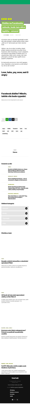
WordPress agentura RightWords (17, 387)
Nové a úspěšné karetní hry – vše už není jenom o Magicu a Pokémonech (17, 179)
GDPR (11, 396)
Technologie (11, 184)
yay (21, 131)
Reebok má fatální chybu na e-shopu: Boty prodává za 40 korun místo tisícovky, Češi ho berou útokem (17, 170)
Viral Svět (15, 378)
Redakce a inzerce (14, 392)
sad (8, 131)
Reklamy (11, 363)
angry (3, 128)
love (26, 128)
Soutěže (3, 327)
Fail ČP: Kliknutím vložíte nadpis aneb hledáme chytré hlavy (13, 367)
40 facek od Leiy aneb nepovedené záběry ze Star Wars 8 (12, 296)
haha (21, 128)
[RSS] (17, 399)
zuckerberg (5, 133)
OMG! (7, 363)
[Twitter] (13, 119)
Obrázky (3, 363)
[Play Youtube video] (15, 107)
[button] (1, 2)
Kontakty (12, 394)
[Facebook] (10, 119)
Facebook (15, 128)
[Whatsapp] (7, 119)
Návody (15, 176)
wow (17, 131)
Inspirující (10, 176)
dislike (8, 128)
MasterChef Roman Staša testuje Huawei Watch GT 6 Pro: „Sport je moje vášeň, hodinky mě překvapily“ (18, 188)
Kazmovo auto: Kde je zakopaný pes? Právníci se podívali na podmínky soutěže (13, 332)
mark (3, 131)
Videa (2, 258)
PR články (12, 390)
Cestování (10, 193)
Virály (9, 166)
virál (12, 131)
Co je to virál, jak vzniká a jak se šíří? (15, 384)
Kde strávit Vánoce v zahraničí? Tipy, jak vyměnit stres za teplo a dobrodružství (17, 197)
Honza (15, 152)
